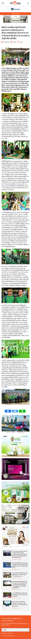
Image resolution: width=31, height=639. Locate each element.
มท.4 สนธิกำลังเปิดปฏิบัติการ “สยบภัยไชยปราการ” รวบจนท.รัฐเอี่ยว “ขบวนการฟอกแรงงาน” (19, 574)
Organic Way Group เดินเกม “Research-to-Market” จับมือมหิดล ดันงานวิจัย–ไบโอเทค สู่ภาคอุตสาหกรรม (19, 604)
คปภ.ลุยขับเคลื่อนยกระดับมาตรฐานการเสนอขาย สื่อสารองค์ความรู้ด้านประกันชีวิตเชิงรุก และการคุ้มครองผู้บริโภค (20, 565)
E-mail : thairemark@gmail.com (12, 618)
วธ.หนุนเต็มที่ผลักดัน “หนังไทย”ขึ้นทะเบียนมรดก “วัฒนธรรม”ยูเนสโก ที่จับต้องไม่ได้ (20, 594)
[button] (15, 19)
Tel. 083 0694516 (7, 621)
